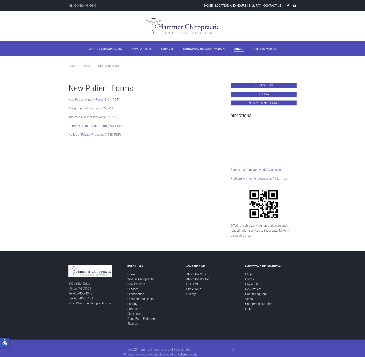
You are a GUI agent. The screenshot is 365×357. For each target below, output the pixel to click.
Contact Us (134, 309)
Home (131, 274)
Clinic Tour (193, 289)
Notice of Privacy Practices (86, 134)
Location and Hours (140, 299)
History (191, 294)
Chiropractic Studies (258, 304)
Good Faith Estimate (141, 319)
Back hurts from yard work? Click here (256, 170)
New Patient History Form (85, 99)
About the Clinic (196, 274)
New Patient (135, 284)
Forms (249, 279)
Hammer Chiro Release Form (87, 126)
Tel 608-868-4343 (80, 293)
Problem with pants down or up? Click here (259, 178)
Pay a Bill (251, 284)
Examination (135, 294)
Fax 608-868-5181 (80, 298)
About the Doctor (197, 279)
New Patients (141, 49)
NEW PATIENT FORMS (264, 103)
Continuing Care (256, 294)
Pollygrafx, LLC (187, 354)
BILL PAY (255, 5)
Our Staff (192, 284)
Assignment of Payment (84, 108)
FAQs (248, 274)
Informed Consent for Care (85, 117)
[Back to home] (182, 26)
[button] (233, 350)
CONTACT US (272, 5)
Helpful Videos (264, 49)
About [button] (239, 49)
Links (248, 309)
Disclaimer (134, 314)
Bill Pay (132, 304)
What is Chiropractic (105, 49)
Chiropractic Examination (204, 49)
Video (249, 299)
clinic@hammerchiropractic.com (90, 303)
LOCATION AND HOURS (231, 5)
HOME (208, 5)
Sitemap (132, 323)
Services (167, 49)
